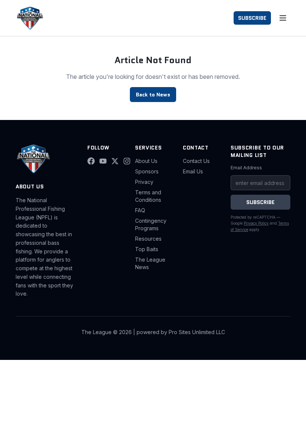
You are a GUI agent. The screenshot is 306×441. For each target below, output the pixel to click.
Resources (148, 238)
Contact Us (196, 161)
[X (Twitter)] (115, 161)
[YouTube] (103, 161)
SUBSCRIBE (252, 18)
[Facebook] (91, 161)
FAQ (140, 210)
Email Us (193, 171)
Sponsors (147, 171)
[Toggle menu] (282, 17)
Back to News (153, 94)
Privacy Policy (256, 223)
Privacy (144, 182)
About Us (146, 161)
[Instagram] (127, 161)
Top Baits (146, 249)
